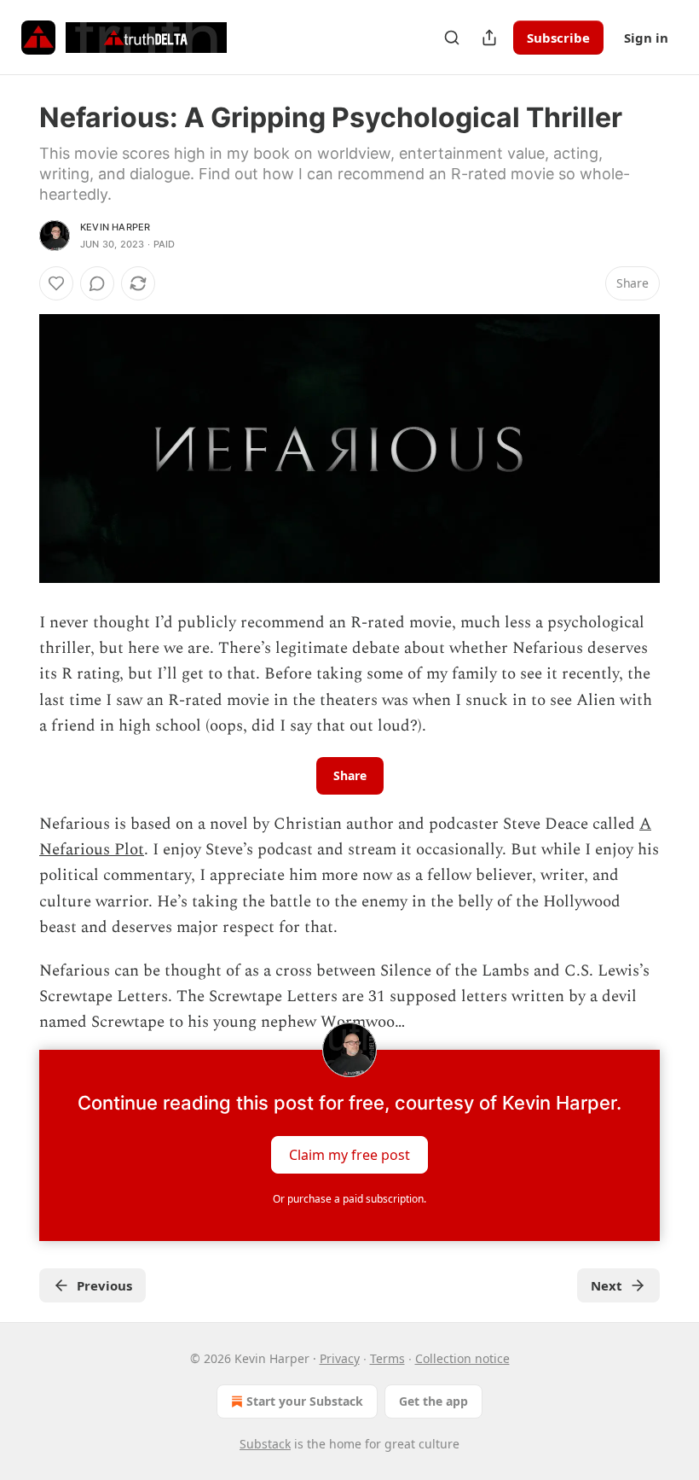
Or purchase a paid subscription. (349, 1199)
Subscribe (558, 37)
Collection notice (462, 1358)
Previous (104, 1285)
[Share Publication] (489, 37)
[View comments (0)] (97, 283)
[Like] (56, 283)
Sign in (646, 37)
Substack (265, 1444)
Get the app (433, 1401)
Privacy (340, 1358)
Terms (387, 1358)
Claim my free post (349, 1154)
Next (606, 1285)
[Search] (452, 37)
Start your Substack (304, 1401)
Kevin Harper (115, 227)
